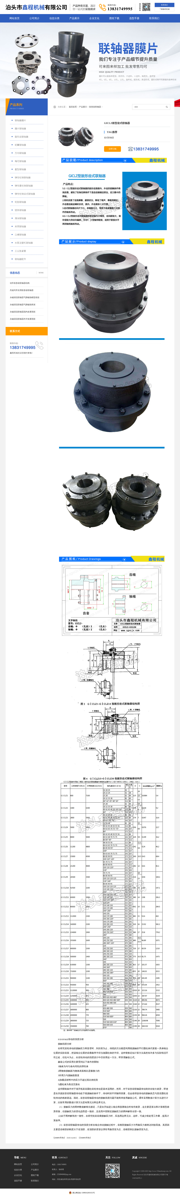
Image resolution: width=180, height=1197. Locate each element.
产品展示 (74, 18)
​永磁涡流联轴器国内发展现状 (22, 312)
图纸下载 (114, 18)
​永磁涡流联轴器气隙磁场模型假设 (24, 297)
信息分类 (54, 18)
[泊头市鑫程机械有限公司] (51, 7)
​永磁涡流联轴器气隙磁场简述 (22, 305)
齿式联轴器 (109, 138)
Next (168, 65)
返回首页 (73, 107)
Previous (12, 65)
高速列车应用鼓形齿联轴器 (21, 290)
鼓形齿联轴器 (95, 107)
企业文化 (94, 18)
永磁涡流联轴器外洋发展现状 (22, 319)
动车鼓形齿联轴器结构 (20, 283)
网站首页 (14, 18)
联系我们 (164, 5)
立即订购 (112, 149)
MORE (41, 273)
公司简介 (34, 18)
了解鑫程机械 (164, 9)
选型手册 (134, 18)
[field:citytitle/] (70, 1138)
